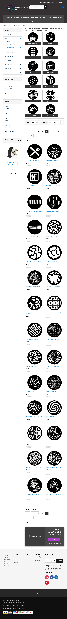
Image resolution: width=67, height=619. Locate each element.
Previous (35, 128)
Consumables (57, 17)
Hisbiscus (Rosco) (51, 261)
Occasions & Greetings (50, 86)
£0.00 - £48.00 (8, 83)
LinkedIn (56, 577)
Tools (33, 21)
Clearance (8, 17)
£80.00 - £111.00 (8, 88)
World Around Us (50, 115)
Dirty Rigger (7, 125)
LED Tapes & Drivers (11, 44)
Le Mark (6, 120)
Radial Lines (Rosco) (52, 366)
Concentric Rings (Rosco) (34, 442)
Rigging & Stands (36, 17)
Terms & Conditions (49, 569)
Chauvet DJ (7, 118)
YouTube (47, 583)
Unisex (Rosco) (31, 185)
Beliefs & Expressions (33, 43)
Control (8, 41)
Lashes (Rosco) (31, 391)
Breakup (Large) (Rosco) (34, 261)
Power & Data (47, 17)
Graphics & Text (50, 72)
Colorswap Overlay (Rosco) (52, 340)
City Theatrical (8, 127)
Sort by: (45, 122)
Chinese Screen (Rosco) (53, 312)
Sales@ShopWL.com (40, 593)
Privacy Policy (38, 557)
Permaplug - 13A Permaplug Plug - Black (13, 163)
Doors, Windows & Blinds (33, 57)
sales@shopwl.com (49, 2)
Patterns (33, 101)
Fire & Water (50, 57)
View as (28, 122)
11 (27, 135)
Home (4, 25)
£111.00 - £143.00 (9, 91)
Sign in (50, 7)
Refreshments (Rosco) (53, 160)
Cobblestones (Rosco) (33, 494)
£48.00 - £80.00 (8, 86)
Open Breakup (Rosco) (53, 287)
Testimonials (27, 557)
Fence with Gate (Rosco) (34, 211)
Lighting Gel (10, 52)
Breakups (50, 43)
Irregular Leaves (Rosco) (34, 417)
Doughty (6, 113)
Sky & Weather (32, 115)
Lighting (16, 17)
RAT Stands (7, 123)
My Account (59, 2)
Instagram (47, 577)
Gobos (8, 49)
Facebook (52, 577)
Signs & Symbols (50, 101)
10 (58, 131)
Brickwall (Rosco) (32, 236)
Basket (58, 7)
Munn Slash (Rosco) (32, 339)
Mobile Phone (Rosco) (53, 185)
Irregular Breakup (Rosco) (32, 313)
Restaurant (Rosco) (32, 160)
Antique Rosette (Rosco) (34, 467)
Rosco (6, 106)
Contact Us (16, 557)
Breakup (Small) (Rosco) (53, 236)
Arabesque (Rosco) (52, 391)
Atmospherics (25, 17)
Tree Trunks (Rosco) (52, 211)
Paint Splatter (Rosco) (53, 494)
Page (27, 128)
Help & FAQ (16, 559)
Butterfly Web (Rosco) (33, 287)
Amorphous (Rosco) (52, 442)
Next (28, 140)
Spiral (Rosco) (50, 417)
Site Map (26, 561)
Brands (26, 559)
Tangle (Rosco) (31, 366)
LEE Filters (7, 108)
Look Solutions (8, 111)
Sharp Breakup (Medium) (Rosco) (53, 468)
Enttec (6, 115)
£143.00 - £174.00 (9, 93)
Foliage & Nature (33, 72)
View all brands (9, 131)
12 (31, 135)
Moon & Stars (33, 86)
